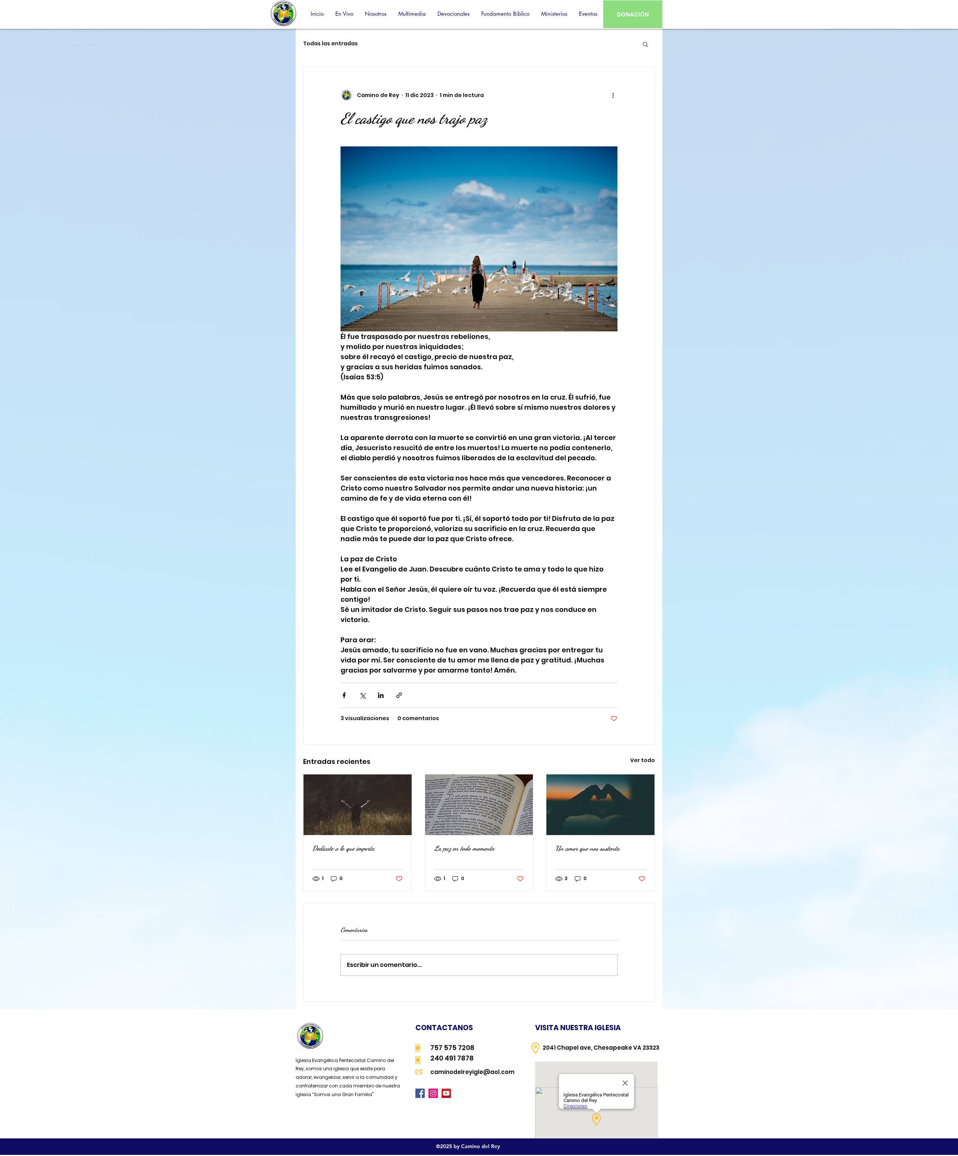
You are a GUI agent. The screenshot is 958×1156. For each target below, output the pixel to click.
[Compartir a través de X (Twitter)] (362, 695)
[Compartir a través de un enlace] (399, 695)
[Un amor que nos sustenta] (600, 804)
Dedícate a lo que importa (343, 848)
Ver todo (642, 760)
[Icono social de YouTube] (446, 1093)
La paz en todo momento (464, 848)
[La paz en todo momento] (479, 804)
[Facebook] (420, 1093)
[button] (375, 13)
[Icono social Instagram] (433, 1093)
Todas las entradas (330, 43)
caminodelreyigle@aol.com (472, 1072)
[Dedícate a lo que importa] (357, 804)
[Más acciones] (612, 95)
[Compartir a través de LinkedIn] (380, 695)
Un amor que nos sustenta (587, 848)
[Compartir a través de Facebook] (344, 695)
